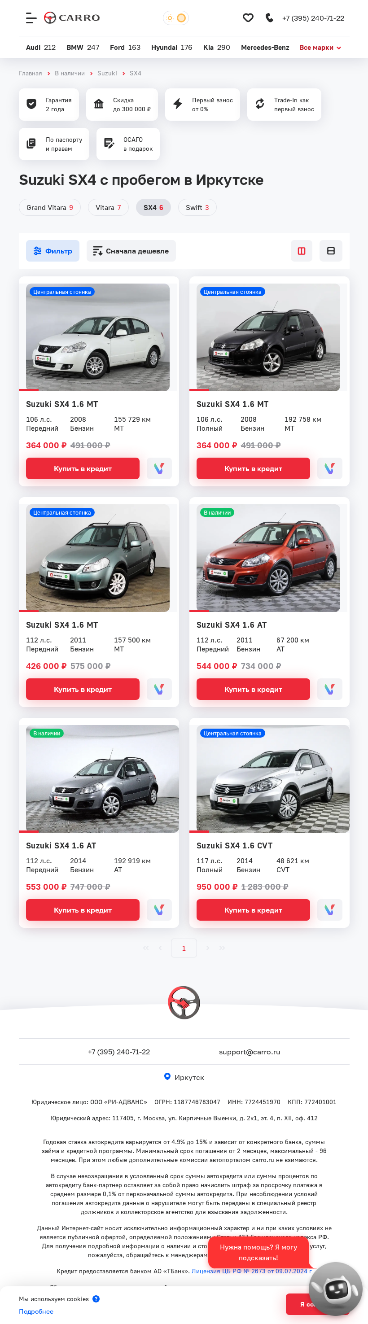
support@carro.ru (249, 1051)
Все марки (316, 47)
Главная (30, 73)
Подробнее (36, 1311)
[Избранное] (248, 18)
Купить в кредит (83, 468)
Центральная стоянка (62, 291)
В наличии (70, 73)
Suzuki (107, 73)
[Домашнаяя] (72, 18)
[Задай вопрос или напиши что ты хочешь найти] (336, 1289)
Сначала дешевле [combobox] (137, 250)
